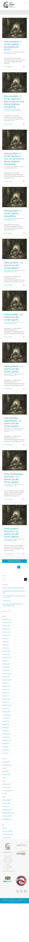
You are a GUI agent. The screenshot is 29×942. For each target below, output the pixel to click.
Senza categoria (7, 800)
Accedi (5, 828)
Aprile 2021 (5, 641)
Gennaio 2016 (6, 686)
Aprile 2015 (6, 695)
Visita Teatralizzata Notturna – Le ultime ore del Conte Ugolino (13, 478)
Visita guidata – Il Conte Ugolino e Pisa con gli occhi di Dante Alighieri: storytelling (14, 101)
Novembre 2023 (7, 622)
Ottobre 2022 (6, 625)
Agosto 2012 (6, 743)
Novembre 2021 (7, 632)
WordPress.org (7, 837)
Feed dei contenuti (7, 831)
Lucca (4, 781)
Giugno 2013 (6, 724)
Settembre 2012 (7, 740)
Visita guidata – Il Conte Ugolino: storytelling (12, 213)
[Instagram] (21, 891)
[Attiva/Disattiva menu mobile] (26, 2)
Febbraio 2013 (6, 734)
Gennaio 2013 (6, 737)
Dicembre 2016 (7, 670)
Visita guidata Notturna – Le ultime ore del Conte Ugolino (11, 532)
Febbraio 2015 (6, 699)
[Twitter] (25, 891)
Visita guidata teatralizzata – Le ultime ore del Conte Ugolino (13, 422)
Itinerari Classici (7, 774)
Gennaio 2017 (6, 667)
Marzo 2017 (6, 660)
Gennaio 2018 (6, 654)
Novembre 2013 (7, 715)
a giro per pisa (6, 762)
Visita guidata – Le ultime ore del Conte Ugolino (13, 265)
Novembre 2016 (7, 673)
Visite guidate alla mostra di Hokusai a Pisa (13, 588)
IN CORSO (5, 771)
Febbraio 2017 (6, 664)
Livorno (5, 777)
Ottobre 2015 (6, 689)
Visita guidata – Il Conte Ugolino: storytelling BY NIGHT (12, 45)
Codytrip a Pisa (6, 600)
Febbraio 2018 (6, 651)
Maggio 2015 (6, 692)
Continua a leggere (8, 66)
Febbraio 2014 (6, 711)
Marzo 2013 (6, 730)
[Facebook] (17, 891)
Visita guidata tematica (8, 813)
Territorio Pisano (7, 803)
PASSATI (5, 793)
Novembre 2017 (7, 657)
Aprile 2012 (5, 753)
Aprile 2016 (6, 683)
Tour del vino (6, 806)
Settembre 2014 (7, 705)
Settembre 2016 (7, 680)
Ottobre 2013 (6, 718)
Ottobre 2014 (6, 702)
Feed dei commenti (8, 834)
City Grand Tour (13, 900)
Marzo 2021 (6, 645)
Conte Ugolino (7, 53)
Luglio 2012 (6, 746)
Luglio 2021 (6, 638)
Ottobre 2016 (6, 676)
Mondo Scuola (6, 784)
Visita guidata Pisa (7, 809)
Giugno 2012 (6, 750)
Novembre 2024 (7, 619)
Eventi (4, 768)
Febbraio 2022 (6, 629)
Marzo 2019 (6, 648)
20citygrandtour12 (9, 52)
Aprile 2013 (6, 727)
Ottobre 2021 (6, 635)
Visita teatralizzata (7, 819)
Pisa (16, 53)
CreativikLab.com (17, 901)
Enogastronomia (7, 765)
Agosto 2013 (6, 721)
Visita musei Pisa (7, 816)
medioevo (12, 53)
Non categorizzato (7, 790)
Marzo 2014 (6, 708)
